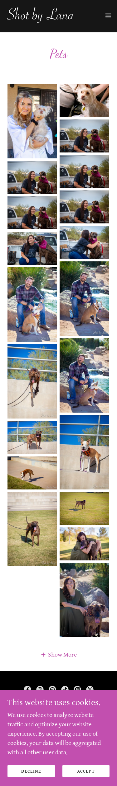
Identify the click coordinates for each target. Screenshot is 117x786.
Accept (86, 771)
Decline (31, 771)
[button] (108, 15)
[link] (40, 14)
